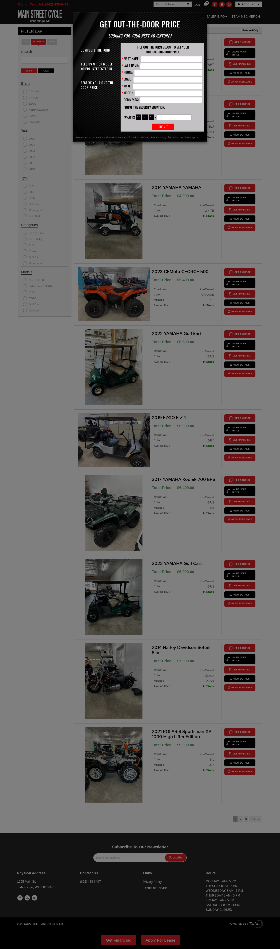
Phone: (128, 72)
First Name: (131, 58)
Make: (127, 85)
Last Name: (131, 65)
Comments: (131, 99)
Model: (128, 92)
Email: (128, 79)
